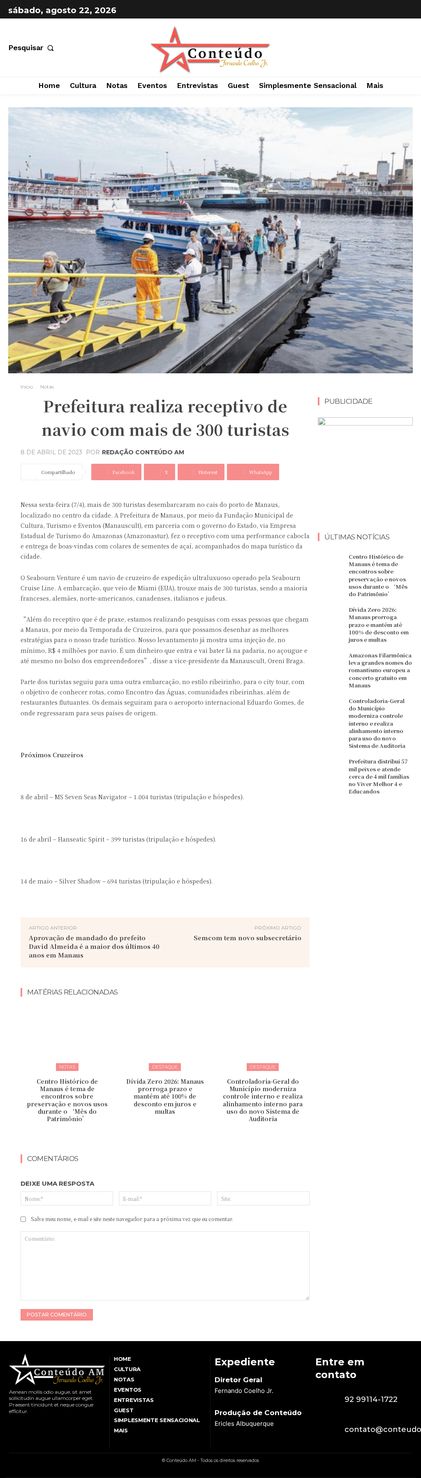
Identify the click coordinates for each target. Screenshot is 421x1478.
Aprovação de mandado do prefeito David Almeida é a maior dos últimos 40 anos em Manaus (94, 946)
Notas (47, 387)
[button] (32, 48)
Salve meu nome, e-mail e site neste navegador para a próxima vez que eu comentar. (132, 1218)
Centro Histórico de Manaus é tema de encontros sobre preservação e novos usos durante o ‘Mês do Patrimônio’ (67, 1100)
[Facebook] (384, 10)
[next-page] (170, 1136)
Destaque (165, 1067)
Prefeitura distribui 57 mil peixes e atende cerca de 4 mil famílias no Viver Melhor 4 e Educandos (379, 776)
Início (27, 387)
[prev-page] (157, 1136)
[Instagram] (404, 10)
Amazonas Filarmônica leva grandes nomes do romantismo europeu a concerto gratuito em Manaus (380, 670)
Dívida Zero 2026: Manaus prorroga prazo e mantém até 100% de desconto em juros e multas (165, 1096)
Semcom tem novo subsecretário (247, 937)
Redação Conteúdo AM (143, 452)
